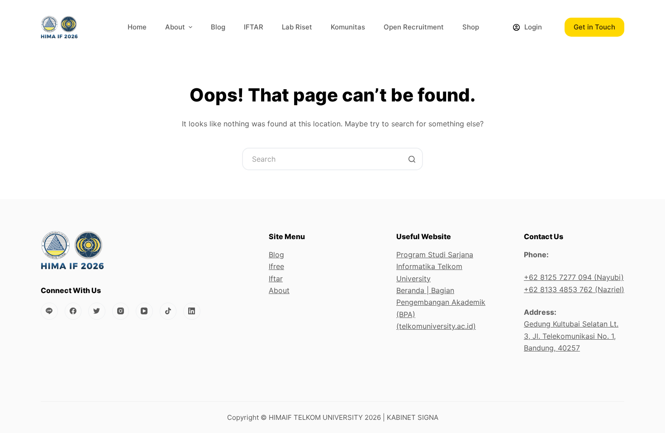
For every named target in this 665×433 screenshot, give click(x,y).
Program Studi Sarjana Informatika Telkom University (434, 266)
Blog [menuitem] (218, 27)
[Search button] (411, 159)
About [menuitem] (175, 27)
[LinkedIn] (191, 311)
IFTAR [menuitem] (253, 27)
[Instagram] (120, 311)
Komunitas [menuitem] (348, 27)
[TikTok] (168, 311)
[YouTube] (144, 311)
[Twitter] (96, 311)
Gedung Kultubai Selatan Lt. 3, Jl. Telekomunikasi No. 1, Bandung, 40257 (571, 335)
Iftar (276, 278)
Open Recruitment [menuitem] (414, 27)
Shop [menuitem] (470, 27)
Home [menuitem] (137, 27)
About (279, 290)
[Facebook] (73, 311)
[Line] (49, 311)
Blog (276, 254)
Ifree (276, 266)
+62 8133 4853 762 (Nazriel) (574, 289)
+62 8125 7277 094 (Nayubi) (574, 277)
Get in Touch (594, 27)
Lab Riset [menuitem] (297, 27)
